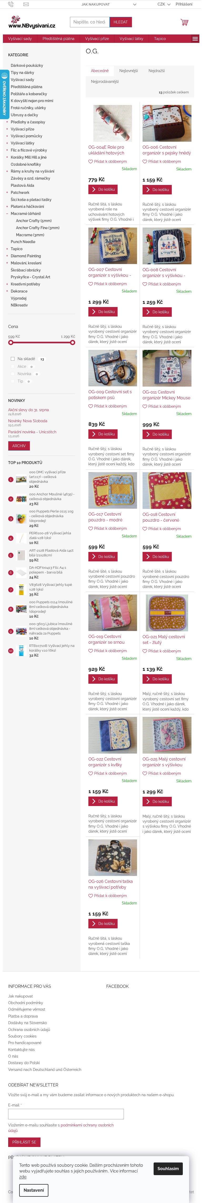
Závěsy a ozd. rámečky (30, 178)
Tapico (16, 249)
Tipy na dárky (22, 73)
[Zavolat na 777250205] (16, 4)
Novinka (28, 374)
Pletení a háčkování (27, 206)
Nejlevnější (128, 71)
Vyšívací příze (22, 129)
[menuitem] (20, 38)
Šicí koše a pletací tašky (31, 200)
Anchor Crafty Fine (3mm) (37, 228)
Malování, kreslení (26, 263)
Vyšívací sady (22, 80)
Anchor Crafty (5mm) (34, 221)
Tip (23, 381)
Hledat (121, 22)
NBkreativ (19, 305)
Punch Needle (23, 242)
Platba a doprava (23, 1016)
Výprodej (18, 298)
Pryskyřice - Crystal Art (30, 277)
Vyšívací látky (22, 143)
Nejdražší (157, 71)
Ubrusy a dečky (24, 115)
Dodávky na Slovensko (27, 1023)
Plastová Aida (22, 185)
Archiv (19, 446)
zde (22, 1176)
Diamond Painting (26, 256)
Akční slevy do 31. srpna (28, 410)
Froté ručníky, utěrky (28, 108)
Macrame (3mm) (30, 235)
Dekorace (19, 291)
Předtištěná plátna (26, 87)
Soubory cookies (22, 1036)
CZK (162, 4)
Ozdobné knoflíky (26, 164)
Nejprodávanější (105, 81)
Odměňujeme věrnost (26, 1009)
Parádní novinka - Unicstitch (32, 432)
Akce (25, 366)
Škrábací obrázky (26, 270)
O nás (13, 1056)
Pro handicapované (24, 1043)
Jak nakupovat (96, 4)
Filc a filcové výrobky (29, 150)
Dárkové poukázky (27, 65)
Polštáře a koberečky (29, 94)
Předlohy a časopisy (28, 122)
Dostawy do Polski (24, 1063)
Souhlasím (168, 1168)
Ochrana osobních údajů (29, 1030)
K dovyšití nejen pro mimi (32, 101)
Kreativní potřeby (25, 284)
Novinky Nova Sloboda (27, 421)
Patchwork (20, 192)
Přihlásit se (24, 1142)
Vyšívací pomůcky (26, 136)
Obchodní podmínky (25, 1003)
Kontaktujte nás (21, 1050)
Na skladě (31, 359)
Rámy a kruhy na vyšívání (32, 171)
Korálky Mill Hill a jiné (29, 157)
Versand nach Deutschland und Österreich (44, 1070)
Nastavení (34, 1190)
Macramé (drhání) (26, 214)
